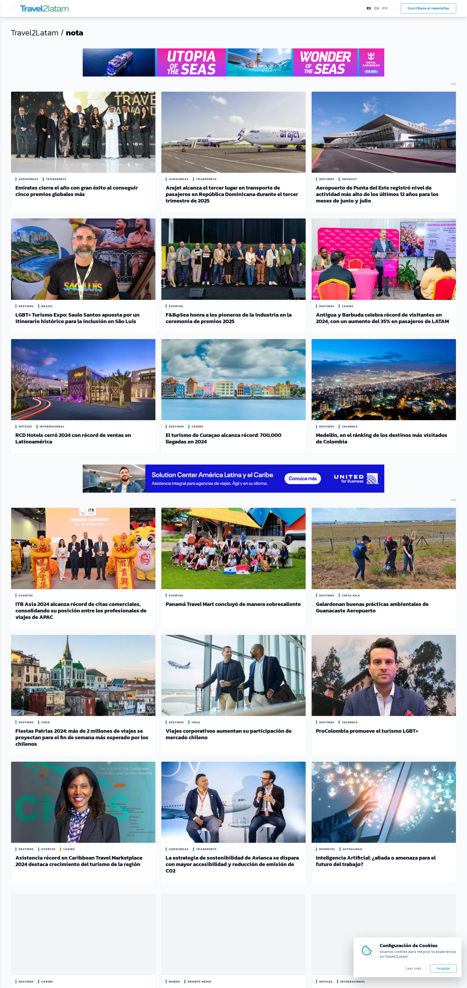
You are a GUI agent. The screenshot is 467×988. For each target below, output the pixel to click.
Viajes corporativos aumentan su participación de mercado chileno (229, 734)
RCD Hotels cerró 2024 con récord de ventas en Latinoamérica (73, 438)
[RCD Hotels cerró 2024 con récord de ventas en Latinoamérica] (83, 379)
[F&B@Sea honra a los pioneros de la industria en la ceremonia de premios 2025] (233, 259)
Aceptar (443, 968)
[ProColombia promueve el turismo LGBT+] (384, 675)
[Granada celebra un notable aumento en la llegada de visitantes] (83, 934)
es (369, 8)
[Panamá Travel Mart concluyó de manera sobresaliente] (233, 548)
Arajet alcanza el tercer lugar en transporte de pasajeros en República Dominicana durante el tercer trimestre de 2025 (232, 194)
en (376, 8)
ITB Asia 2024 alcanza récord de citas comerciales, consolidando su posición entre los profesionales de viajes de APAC (80, 610)
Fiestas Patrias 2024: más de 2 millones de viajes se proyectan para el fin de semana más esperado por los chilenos (81, 737)
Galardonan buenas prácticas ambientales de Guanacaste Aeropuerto (372, 607)
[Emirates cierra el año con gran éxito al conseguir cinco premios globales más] (83, 132)
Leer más (413, 968)
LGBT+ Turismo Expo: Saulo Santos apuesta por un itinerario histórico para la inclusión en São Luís (77, 318)
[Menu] (13, 8)
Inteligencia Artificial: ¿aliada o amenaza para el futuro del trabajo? (376, 861)
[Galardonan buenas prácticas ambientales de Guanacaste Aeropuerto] (384, 548)
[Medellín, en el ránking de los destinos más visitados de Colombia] (384, 379)
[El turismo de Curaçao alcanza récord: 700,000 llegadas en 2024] (233, 379)
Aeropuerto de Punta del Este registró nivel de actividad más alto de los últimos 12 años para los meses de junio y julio (377, 194)
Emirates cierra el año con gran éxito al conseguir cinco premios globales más (76, 191)
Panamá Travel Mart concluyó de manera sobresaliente (233, 604)
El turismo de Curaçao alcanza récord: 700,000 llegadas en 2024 (223, 438)
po (385, 8)
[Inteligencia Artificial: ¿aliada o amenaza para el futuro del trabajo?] (384, 802)
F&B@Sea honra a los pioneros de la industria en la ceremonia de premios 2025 (229, 318)
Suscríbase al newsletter (428, 8)
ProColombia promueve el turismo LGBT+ (367, 731)
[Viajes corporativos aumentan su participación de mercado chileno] (233, 675)
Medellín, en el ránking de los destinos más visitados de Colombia (381, 438)
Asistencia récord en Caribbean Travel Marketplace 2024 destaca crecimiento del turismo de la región (78, 861)
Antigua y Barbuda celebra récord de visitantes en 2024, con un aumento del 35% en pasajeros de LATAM (382, 318)
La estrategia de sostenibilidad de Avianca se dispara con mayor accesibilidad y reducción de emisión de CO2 (232, 864)
